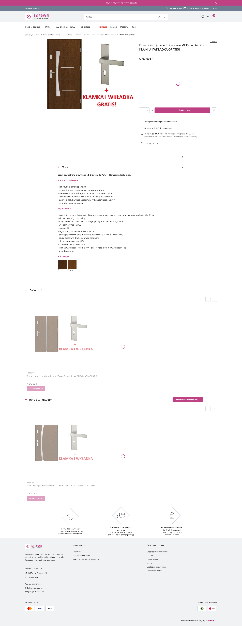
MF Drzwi (78, 35)
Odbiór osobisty (153, 559)
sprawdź (133, 3)
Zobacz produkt (36, 388)
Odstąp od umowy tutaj (156, 567)
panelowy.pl (29, 35)
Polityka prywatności (81, 555)
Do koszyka (184, 110)
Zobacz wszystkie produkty (186, 399)
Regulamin (77, 552)
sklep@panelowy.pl (194, 8)
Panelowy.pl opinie (154, 570)
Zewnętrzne (68, 35)
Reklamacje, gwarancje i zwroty (86, 559)
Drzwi (38, 35)
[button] (164, 17)
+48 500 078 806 (175, 8)
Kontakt (150, 563)
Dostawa (150, 555)
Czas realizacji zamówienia (158, 552)
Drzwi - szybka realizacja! (51, 35)
